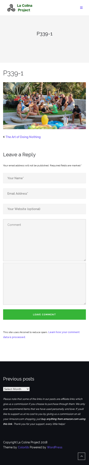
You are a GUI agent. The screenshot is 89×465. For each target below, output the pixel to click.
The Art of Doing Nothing (23, 137)
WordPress (54, 447)
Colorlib (23, 447)
